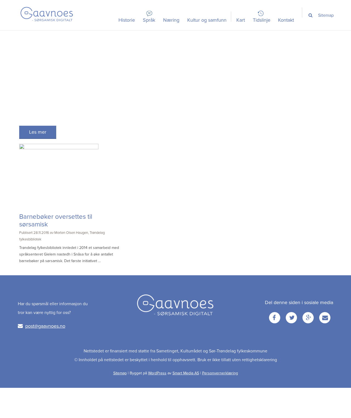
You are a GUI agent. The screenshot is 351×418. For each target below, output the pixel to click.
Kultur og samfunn (207, 20)
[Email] (324, 317)
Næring (171, 20)
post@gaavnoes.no (45, 326)
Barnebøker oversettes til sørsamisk (55, 220)
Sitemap (326, 15)
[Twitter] (291, 317)
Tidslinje (261, 20)
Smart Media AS (185, 373)
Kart (240, 20)
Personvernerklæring (220, 373)
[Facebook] (274, 317)
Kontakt (286, 20)
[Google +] (308, 317)
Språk (149, 20)
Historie (126, 20)
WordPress (157, 373)
